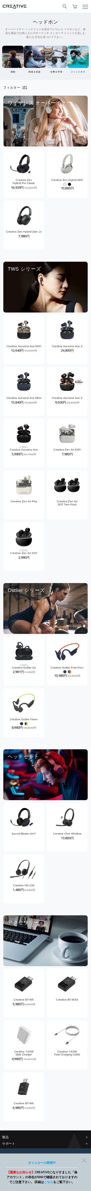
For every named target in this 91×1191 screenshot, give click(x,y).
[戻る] (84, 1160)
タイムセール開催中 (42, 1162)
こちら (48, 1182)
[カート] (75, 6)
